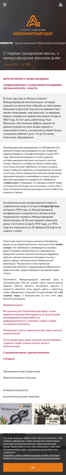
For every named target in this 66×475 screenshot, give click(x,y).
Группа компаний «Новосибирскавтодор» (40, 43)
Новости (6, 43)
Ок (33, 467)
